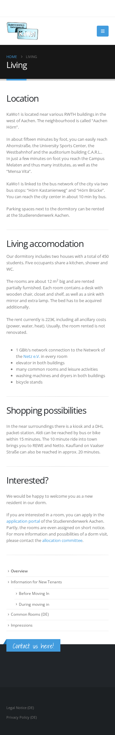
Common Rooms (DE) (30, 614)
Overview (19, 571)
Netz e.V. (31, 356)
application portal (23, 521)
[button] (103, 31)
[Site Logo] (22, 31)
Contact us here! (33, 646)
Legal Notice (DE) (20, 707)
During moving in (34, 604)
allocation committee (62, 540)
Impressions (22, 625)
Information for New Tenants (36, 582)
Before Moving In (34, 593)
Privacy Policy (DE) (21, 717)
